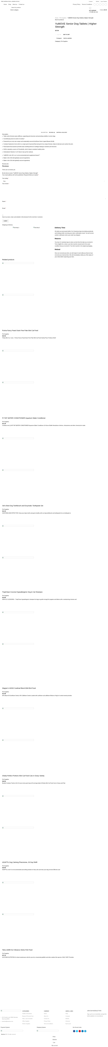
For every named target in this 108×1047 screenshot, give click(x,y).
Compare (68, 1016)
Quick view (4, 348)
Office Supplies (25, 1021)
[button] (4, 344)
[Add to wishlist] (4, 340)
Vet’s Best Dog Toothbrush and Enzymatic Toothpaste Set (22, 506)
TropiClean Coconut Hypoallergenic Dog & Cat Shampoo (22, 592)
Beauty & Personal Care (28, 1016)
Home (57, 18)
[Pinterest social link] (100, 4)
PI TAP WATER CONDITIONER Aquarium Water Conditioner (23, 418)
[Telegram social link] (106, 4)
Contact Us (46, 1018)
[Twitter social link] (97, 4)
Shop (67, 1013)
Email (4, 208)
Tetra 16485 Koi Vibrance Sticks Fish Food (17, 950)
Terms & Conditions (48, 1023)
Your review (5, 183)
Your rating (5, 178)
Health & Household (27, 1013)
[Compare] (4, 327)
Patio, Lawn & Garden (27, 1018)
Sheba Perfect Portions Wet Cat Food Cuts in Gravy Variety (23, 776)
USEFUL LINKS (69, 1011)
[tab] (44, 132)
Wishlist (67, 1018)
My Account (68, 1023)
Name (4, 201)
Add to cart (66, 34)
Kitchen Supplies (26, 1023)
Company (46, 1011)
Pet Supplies (63, 18)
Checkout (68, 1021)
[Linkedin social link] (103, 4)
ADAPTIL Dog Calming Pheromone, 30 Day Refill (19, 862)
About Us (46, 1016)
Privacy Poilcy (47, 1021)
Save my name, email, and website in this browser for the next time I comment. (22, 217)
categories (25, 1011)
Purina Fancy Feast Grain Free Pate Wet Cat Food (20, 330)
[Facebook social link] (95, 4)
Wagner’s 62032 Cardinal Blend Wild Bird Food (19, 688)
